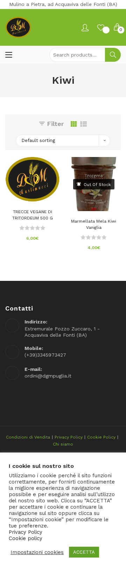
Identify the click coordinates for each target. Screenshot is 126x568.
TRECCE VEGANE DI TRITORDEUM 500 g (32, 215)
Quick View (43, 194)
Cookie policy (25, 538)
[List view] (83, 124)
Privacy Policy (69, 437)
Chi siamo (63, 444)
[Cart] (117, 28)
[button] (32, 194)
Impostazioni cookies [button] (37, 552)
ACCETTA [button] (84, 552)
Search (113, 55)
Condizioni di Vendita (28, 437)
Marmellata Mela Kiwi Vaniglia (93, 224)
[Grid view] (74, 124)
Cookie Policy (101, 437)
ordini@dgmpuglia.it (47, 376)
